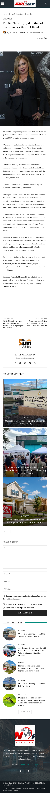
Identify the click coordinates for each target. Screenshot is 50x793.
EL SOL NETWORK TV (19, 32)
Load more (24, 712)
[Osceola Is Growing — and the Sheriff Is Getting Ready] (25, 403)
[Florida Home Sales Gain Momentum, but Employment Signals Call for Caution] (25, 501)
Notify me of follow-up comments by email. (24, 604)
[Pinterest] (28, 771)
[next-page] (9, 531)
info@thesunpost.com (29, 764)
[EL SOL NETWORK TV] (5, 32)
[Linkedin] (25, 362)
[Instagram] (20, 362)
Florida (24, 417)
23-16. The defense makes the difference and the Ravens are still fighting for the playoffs (13, 324)
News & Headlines (16, 14)
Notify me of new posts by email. (20, 608)
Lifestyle (28, 14)
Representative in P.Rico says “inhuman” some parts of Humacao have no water (37, 323)
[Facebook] (15, 362)
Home (5, 14)
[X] (35, 362)
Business (25, 516)
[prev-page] (4, 531)
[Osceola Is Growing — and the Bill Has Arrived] (9, 683)
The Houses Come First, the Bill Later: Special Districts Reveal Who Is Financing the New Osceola (25, 470)
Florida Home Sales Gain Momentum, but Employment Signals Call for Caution (31, 668)
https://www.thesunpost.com (25, 358)
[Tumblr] (30, 362)
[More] (35, 45)
